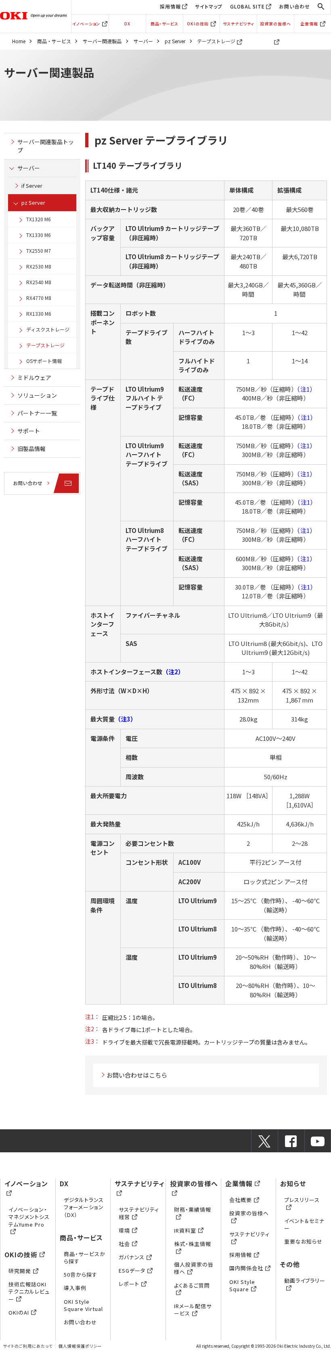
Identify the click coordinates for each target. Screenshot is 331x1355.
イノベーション (86, 24)
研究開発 (19, 1271)
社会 (124, 1244)
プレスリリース (302, 1200)
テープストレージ (45, 345)
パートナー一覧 (37, 413)
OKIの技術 (198, 24)
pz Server (175, 41)
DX (127, 24)
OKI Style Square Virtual (83, 1305)
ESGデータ (132, 1270)
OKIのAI (18, 1312)
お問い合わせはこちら (137, 1075)
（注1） (306, 389)
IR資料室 (185, 1230)
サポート (28, 431)
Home (18, 41)
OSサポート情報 (44, 360)
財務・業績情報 (192, 1209)
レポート (129, 1284)
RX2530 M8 (38, 266)
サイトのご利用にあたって (27, 1346)
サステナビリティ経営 (139, 1213)
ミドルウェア (34, 377)
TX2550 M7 (38, 250)
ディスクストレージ (47, 329)
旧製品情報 (31, 449)
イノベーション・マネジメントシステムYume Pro (29, 1217)
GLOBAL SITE (247, 6)
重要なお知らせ (303, 1241)
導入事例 (75, 1288)
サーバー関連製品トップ (45, 146)
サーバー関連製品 (102, 41)
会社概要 (240, 1200)
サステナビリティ (238, 24)
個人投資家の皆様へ (194, 1268)
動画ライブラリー (304, 1280)
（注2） (173, 671)
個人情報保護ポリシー (80, 1346)
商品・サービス (164, 24)
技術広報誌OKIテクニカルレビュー (29, 1291)
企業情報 (309, 24)
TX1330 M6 (38, 234)
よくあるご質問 (192, 1285)
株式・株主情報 (192, 1244)
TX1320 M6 (38, 219)
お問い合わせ (294, 6)
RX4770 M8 (38, 297)
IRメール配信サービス (193, 1309)
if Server (31, 185)
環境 (124, 1230)
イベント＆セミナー (304, 1224)
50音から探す (80, 1274)
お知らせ (293, 1183)
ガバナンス (132, 1257)
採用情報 (170, 6)
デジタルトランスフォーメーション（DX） (84, 1207)
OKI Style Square (242, 1285)
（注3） (125, 719)
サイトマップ (208, 6)
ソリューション (37, 395)
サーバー (143, 41)
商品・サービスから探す (84, 1257)
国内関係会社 (246, 1268)
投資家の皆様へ (275, 24)
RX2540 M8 (38, 282)
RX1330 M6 (38, 313)
